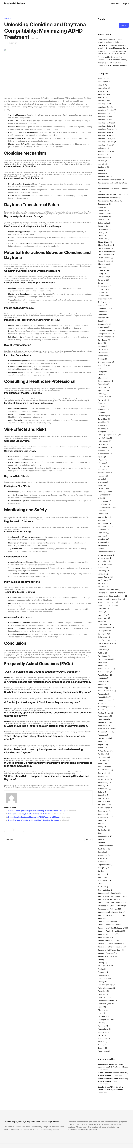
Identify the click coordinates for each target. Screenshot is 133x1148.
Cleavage (101, 232)
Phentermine (103, 694)
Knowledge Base (104, 492)
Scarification (102, 855)
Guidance (101, 425)
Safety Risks (102, 849)
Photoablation (103, 697)
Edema (100, 375)
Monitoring (102, 571)
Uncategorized (103, 1020)
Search (101, 19)
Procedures (102, 735)
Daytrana (8, 18)
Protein (100, 748)
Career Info (102, 210)
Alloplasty (101, 91)
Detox (100, 343)
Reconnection (103, 776)
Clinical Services (104, 258)
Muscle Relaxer (104, 577)
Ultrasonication (104, 1016)
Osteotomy (102, 634)
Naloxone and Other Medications (110, 596)
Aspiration (102, 164)
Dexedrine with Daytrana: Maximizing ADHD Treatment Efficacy (39, 817)
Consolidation (103, 283)
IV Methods (102, 482)
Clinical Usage (103, 264)
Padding (101, 653)
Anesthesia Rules (104, 135)
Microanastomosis (105, 555)
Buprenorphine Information (108, 198)
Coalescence (103, 270)
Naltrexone (102, 609)
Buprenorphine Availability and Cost (112, 194)
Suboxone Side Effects (106, 937)
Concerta (101, 280)
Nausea (101, 612)
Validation (101, 1026)
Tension (101, 969)
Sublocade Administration (108, 893)
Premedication (103, 722)
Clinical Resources (105, 254)
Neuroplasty (102, 618)
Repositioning (103, 811)
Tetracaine (102, 972)
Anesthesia (102, 104)
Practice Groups (104, 713)
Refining (101, 792)
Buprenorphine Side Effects (108, 201)
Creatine (101, 292)
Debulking (101, 321)
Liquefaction (102, 504)
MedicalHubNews (15, 3)
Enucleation (102, 384)
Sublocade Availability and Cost (110, 912)
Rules (100, 839)
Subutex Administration (107, 940)
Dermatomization (104, 337)
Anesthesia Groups (105, 116)
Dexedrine (102, 346)
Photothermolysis (104, 700)
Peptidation (102, 678)
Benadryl (101, 173)
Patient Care (102, 665)
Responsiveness (104, 817)
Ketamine (101, 488)
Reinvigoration (103, 805)
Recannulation (103, 767)
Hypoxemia (102, 451)
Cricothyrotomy (104, 299)
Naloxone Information (106, 602)
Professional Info (104, 738)
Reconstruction (104, 779)
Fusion (100, 413)
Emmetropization (104, 381)
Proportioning (103, 744)
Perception (102, 681)
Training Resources (105, 988)
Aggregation (102, 88)
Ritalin (100, 833)
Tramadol (101, 991)
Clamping (101, 226)
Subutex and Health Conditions (110, 944)
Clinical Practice (104, 248)
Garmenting (102, 416)
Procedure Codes (104, 732)
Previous (10, 839)
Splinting (101, 884)
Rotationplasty (103, 836)
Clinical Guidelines (105, 245)
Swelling (101, 963)
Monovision (102, 574)
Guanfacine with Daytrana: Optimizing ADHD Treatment (36, 814)
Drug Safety (102, 365)
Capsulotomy (103, 204)
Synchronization (104, 966)
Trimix (100, 1007)
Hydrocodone (103, 441)
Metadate (101, 539)
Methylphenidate (104, 552)
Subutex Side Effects (106, 956)
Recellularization (104, 770)
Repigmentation (104, 808)
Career (100, 207)
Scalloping (102, 852)
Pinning (100, 703)
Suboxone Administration (107, 922)
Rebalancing (102, 763)
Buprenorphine (103, 176)
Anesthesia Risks (104, 132)
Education (101, 378)
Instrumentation (104, 473)
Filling (100, 403)
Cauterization (103, 217)
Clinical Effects (103, 242)
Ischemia (101, 479)
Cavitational (102, 220)
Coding (100, 274)
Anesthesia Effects (105, 113)
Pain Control (102, 656)
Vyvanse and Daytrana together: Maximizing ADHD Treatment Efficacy (42, 811)
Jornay (100, 485)
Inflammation (103, 466)
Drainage (101, 359)
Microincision (103, 561)
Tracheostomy (103, 978)
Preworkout (102, 726)
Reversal (101, 824)
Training (101, 982)
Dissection (102, 356)
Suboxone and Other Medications (111, 928)
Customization (103, 308)
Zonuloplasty (103, 1051)
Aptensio (101, 161)
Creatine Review (104, 296)
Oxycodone (102, 650)
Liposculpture (103, 501)
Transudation (103, 997)
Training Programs (105, 985)
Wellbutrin (101, 1042)
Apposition (102, 154)
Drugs (100, 368)
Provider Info (103, 754)
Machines (101, 520)
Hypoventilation (104, 447)
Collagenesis (103, 277)
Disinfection (102, 353)
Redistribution (103, 789)
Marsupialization (104, 526)
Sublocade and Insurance (108, 899)
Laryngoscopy (103, 495)
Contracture (102, 289)
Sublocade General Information (110, 915)
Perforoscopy (103, 688)
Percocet (101, 684)
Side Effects (102, 880)
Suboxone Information (106, 934)
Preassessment (104, 716)
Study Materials (104, 890)
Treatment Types (104, 1004)
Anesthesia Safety (105, 139)
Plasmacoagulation (105, 707)
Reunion (101, 820)
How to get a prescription (108, 435)
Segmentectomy (104, 865)
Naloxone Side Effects (106, 605)
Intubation (102, 476)
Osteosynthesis (104, 631)
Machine (101, 514)
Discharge (102, 349)
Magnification (103, 523)
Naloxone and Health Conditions (110, 593)
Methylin (101, 549)
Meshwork (102, 536)
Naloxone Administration (107, 590)
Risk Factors (102, 830)
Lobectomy (102, 511)
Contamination (103, 286)
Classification (103, 229)
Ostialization (102, 637)
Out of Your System (105, 640)
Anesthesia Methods (106, 123)
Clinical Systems (104, 261)
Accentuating (103, 82)
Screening (102, 861)
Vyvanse (101, 1032)
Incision (101, 457)
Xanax (100, 1045)
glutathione (102, 422)
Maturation (102, 529)
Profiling (101, 741)
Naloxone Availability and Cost (109, 599)
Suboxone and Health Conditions (110, 925)
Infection (101, 460)
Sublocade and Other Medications (111, 902)
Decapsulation (103, 324)
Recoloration (103, 773)
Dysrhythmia (103, 371)
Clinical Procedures (105, 251)
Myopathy (101, 583)
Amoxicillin (102, 94)
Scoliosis (101, 858)
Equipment (102, 390)
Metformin (102, 542)
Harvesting (102, 428)
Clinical (100, 236)
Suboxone (101, 918)
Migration (101, 567)
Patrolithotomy (103, 675)
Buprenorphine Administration (109, 180)
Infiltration (102, 463)
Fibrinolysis (102, 400)
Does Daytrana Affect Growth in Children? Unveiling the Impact (38, 820)
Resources (102, 814)
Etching (101, 394)
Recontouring (103, 782)
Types (100, 1013)
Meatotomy (102, 533)
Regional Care (103, 798)
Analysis (101, 97)
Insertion (101, 469)
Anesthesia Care (104, 107)
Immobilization (103, 454)
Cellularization (103, 223)
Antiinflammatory (104, 151)
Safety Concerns (104, 846)
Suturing (101, 959)
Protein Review (103, 751)
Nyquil (100, 621)
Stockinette (102, 887)
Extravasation (103, 397)
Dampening (102, 311)
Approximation (103, 158)
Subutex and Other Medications (110, 947)
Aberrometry (103, 78)
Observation (102, 624)
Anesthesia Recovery (106, 129)
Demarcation (103, 327)
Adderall (101, 85)
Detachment (102, 340)
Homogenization (104, 432)
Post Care (101, 710)
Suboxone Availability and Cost (110, 931)
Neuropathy (102, 615)
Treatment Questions (106, 1001)
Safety (100, 842)
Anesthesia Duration (106, 110)
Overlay (101, 647)
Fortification (102, 409)
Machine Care (103, 517)
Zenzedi (101, 1048)
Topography (102, 975)
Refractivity (102, 795)
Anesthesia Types (105, 145)
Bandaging (102, 167)
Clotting (101, 267)
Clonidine (9, 830)
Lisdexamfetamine (105, 507)
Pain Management (105, 659)
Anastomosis (103, 101)
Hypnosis (101, 444)
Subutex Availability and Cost (109, 950)
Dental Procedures (105, 330)
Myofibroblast (103, 580)
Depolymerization (104, 334)
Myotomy (101, 586)
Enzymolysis (102, 387)
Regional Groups (104, 801)
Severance (102, 874)
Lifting (100, 498)
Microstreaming (104, 564)
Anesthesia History (105, 120)
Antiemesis (102, 148)
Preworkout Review (105, 729)
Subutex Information (106, 953)
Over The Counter (105, 643)
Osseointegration (104, 628)
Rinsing (100, 827)
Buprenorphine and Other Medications (113, 189)
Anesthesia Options (105, 126)
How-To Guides (104, 438)
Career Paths (103, 213)
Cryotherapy (102, 302)
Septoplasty (102, 868)
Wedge (100, 1035)
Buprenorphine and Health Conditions (112, 183)
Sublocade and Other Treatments (111, 906)
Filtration (101, 406)
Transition (101, 994)
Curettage (102, 305)
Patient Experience (105, 669)
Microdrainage (103, 558)
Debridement (103, 318)
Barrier (100, 170)
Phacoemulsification (105, 691)
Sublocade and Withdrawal (108, 909)
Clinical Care (102, 239)
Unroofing (101, 1023)
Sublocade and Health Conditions (111, 896)
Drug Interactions (104, 362)
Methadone (102, 545)
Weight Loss (102, 1038)
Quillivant (101, 760)
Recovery (101, 786)
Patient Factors (104, 672)
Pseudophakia (103, 757)
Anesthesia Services (106, 142)
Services (101, 871)
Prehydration (103, 719)
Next (87, 839)
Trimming (101, 1010)
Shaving (101, 877)
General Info (102, 419)
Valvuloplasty (103, 1029)
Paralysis (101, 662)
